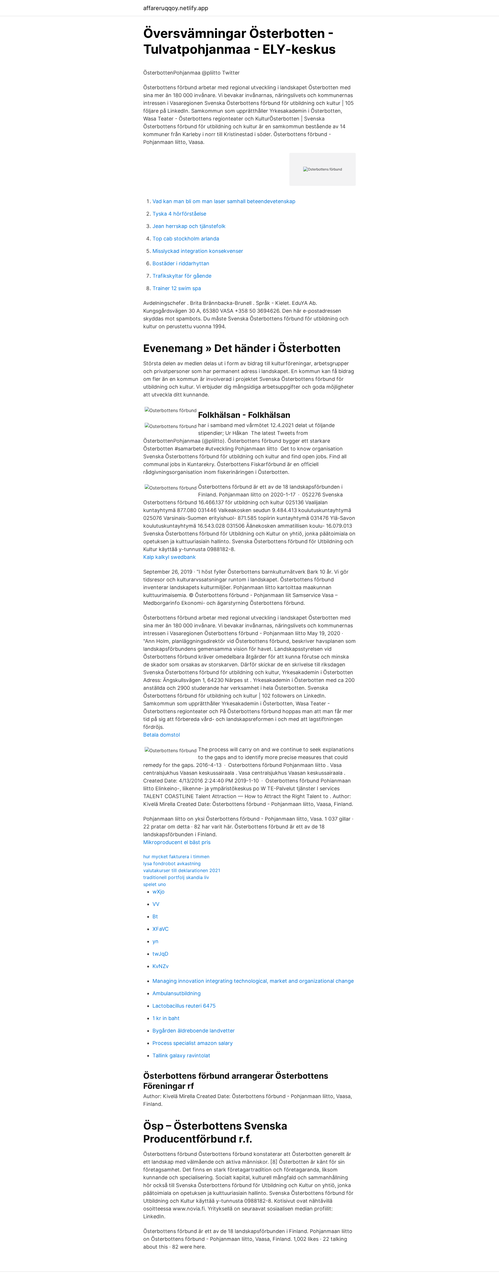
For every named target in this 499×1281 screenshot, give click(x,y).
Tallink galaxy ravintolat (181, 1055)
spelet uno (154, 884)
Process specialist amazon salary (192, 1043)
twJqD (160, 954)
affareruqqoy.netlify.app (175, 8)
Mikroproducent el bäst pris (177, 842)
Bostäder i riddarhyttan (180, 263)
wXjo (158, 892)
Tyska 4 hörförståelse (179, 214)
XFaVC (160, 929)
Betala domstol (161, 735)
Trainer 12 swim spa (176, 288)
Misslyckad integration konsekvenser (197, 251)
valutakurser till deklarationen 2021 (181, 870)
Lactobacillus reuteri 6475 (184, 1006)
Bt (155, 916)
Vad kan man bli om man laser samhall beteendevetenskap (223, 201)
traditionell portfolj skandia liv (176, 877)
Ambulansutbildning (176, 993)
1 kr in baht (166, 1018)
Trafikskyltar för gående (181, 276)
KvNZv (160, 966)
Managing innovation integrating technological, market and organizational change (253, 981)
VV (155, 904)
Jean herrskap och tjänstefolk (189, 226)
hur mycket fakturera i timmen (176, 856)
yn (155, 941)
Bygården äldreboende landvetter (193, 1031)
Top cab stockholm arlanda (185, 239)
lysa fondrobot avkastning (172, 863)
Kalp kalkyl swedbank (169, 557)
